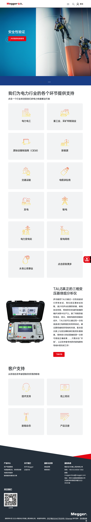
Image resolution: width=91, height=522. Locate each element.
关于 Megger (28, 467)
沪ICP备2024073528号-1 (56, 519)
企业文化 (27, 470)
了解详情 (59, 354)
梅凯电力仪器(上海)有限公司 (73, 467)
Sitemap (69, 519)
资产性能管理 (8, 467)
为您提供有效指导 (17, 39)
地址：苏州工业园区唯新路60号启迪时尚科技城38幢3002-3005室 (74, 480)
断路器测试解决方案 (10, 476)
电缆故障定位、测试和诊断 (12, 470)
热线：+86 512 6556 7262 (73, 470)
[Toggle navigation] (68, 5)
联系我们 (47, 470)
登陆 (81, 4)
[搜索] (73, 5)
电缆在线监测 (8, 473)
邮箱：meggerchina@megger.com (75, 474)
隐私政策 (47, 467)
